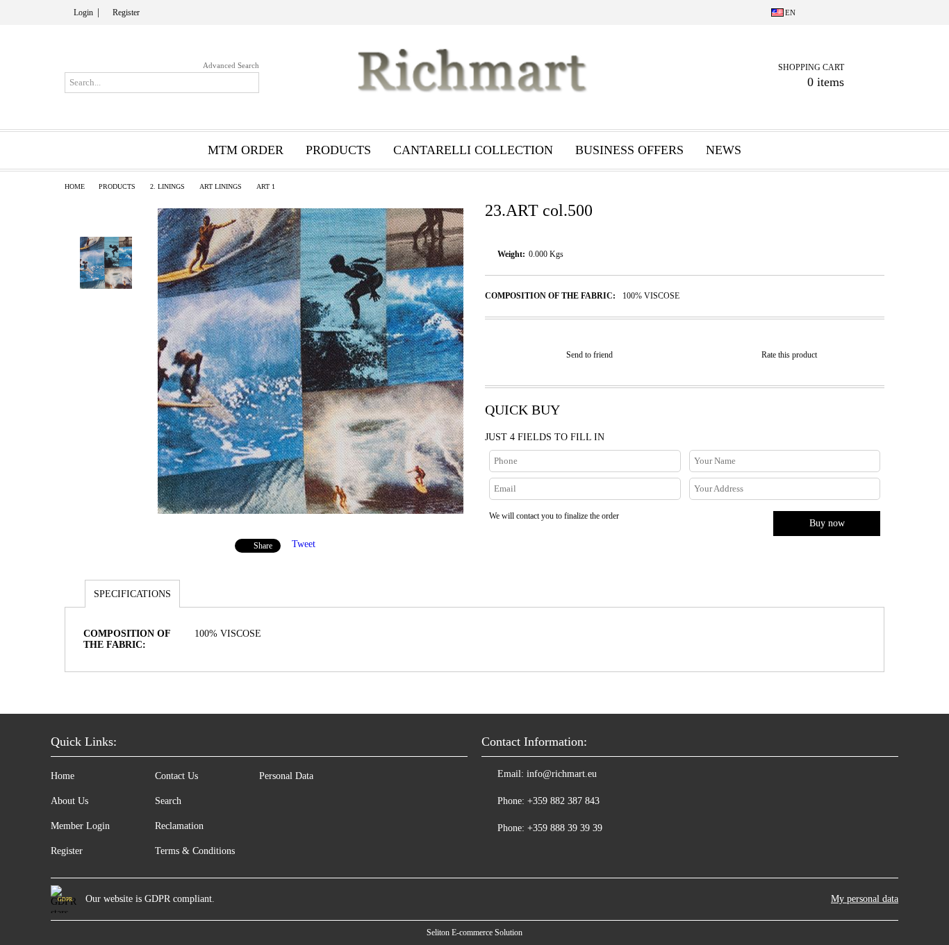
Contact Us (176, 776)
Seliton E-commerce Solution (474, 932)
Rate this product (789, 355)
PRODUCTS (117, 186)
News (723, 150)
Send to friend (589, 355)
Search (168, 801)
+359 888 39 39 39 (564, 828)
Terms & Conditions (195, 851)
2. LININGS (167, 186)
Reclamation (179, 826)
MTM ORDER (245, 150)
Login (83, 12)
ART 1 (265, 186)
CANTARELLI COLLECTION (473, 150)
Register (126, 12)
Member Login (80, 826)
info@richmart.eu (562, 774)
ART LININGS (220, 186)
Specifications (132, 594)
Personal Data (286, 776)
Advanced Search (231, 65)
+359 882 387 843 (563, 801)
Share (263, 546)
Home (75, 186)
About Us (69, 801)
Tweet (303, 544)
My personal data (864, 899)
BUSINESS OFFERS (629, 150)
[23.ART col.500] (310, 510)
